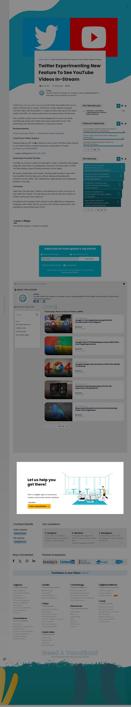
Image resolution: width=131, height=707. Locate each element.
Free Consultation (37, 506)
